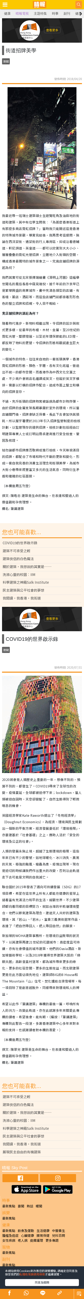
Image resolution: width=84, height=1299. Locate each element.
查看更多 (52, 30)
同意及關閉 (42, 1282)
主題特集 (40, 13)
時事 (55, 13)
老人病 (23, 1240)
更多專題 (52, 1240)
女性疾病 (8, 1240)
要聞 (21, 1206)
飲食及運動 (26, 1230)
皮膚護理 (36, 1240)
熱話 (30, 1206)
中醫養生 (58, 1230)
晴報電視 (22, 13)
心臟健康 (27, 1235)
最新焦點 (8, 1206)
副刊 (67, 13)
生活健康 (43, 1230)
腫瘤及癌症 (10, 1235)
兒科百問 (58, 1235)
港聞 (6, 61)
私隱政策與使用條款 (32, 1274)
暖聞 (39, 1206)
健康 (7, 13)
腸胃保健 (43, 1235)
